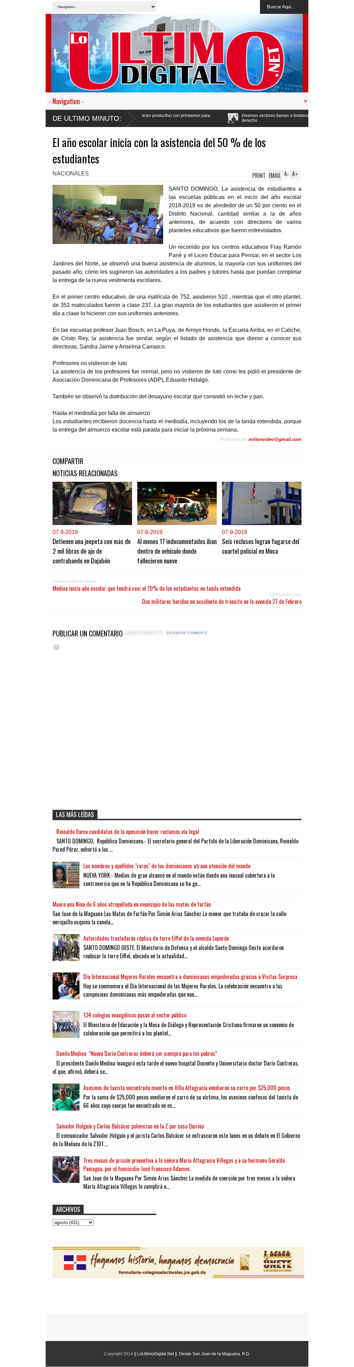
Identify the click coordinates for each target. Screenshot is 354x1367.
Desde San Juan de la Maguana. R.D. (214, 1353)
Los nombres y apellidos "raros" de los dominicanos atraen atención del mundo (166, 866)
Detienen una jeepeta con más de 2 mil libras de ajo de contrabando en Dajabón (92, 550)
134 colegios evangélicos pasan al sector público (134, 1015)
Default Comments (144, 633)
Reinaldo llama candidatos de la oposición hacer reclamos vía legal (127, 831)
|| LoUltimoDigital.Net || (155, 1353)
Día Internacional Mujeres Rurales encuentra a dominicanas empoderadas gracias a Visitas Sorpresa (190, 976)
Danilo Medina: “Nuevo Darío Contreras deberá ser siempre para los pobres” (136, 1053)
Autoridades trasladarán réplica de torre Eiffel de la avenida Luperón (156, 938)
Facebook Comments (187, 633)
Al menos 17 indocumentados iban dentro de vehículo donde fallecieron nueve (177, 550)
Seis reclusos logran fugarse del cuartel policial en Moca (260, 545)
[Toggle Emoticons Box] (56, 647)
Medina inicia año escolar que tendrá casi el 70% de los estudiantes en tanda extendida (147, 588)
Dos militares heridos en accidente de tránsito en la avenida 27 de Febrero (221, 601)
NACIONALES (71, 173)
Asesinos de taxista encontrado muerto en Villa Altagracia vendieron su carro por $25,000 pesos (186, 1088)
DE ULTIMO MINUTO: (87, 118)
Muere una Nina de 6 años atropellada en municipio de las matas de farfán (132, 904)
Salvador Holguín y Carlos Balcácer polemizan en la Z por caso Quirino (130, 1126)
